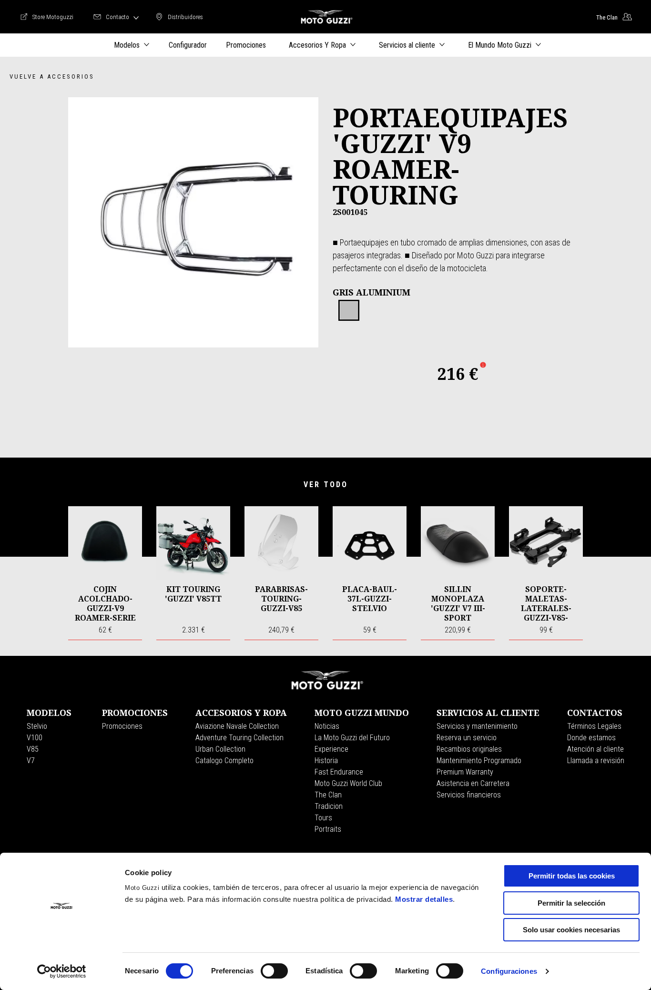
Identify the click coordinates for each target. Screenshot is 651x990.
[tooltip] (349, 311)
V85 (33, 749)
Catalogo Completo (224, 760)
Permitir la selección (571, 903)
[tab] (348, 310)
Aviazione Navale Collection (237, 726)
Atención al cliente (595, 749)
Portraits (328, 829)
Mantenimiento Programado (479, 760)
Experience (331, 749)
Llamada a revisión (595, 760)
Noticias (327, 726)
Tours (323, 817)
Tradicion (329, 806)
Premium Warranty (465, 771)
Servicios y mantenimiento (477, 726)
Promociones (122, 726)
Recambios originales (469, 749)
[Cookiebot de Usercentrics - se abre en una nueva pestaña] (61, 971)
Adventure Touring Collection (239, 737)
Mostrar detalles (424, 899)
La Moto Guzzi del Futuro (352, 737)
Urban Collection (220, 749)
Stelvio (37, 726)
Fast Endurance (339, 771)
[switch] (274, 971)
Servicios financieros (469, 794)
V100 (34, 737)
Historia (326, 760)
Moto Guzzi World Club (348, 783)
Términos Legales (594, 726)
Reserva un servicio (467, 737)
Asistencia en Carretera (473, 783)
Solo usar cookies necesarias (571, 930)
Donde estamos (591, 737)
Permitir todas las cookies (572, 876)
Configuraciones (509, 971)
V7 (31, 760)
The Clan (328, 794)
